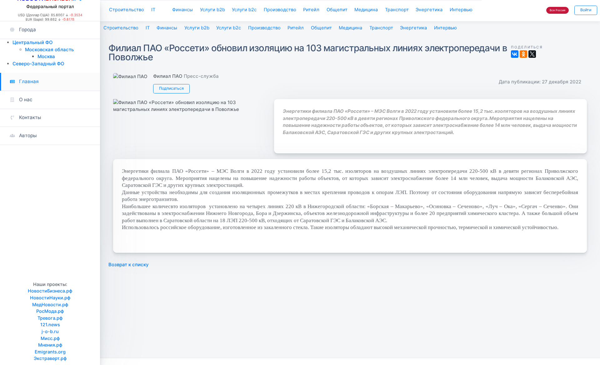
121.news (50, 324)
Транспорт (397, 9)
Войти (585, 10)
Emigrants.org (50, 351)
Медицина (366, 9)
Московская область (49, 49)
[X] (532, 54)
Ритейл (311, 9)
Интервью (461, 9)
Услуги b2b (212, 9)
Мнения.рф (50, 345)
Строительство (126, 9)
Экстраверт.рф (50, 358)
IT (153, 9)
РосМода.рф (50, 311)
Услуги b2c (244, 9)
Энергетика (429, 9)
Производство (280, 9)
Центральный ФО (32, 42)
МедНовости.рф (50, 304)
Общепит (337, 9)
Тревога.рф (50, 318)
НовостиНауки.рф (50, 297)
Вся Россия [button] (557, 10)
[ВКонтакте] (514, 54)
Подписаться (171, 88)
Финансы (182, 9)
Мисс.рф (50, 338)
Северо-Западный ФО (38, 64)
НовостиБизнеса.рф (50, 290)
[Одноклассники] (523, 54)
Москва (46, 56)
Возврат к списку (128, 265)
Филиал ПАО (167, 76)
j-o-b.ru (50, 331)
